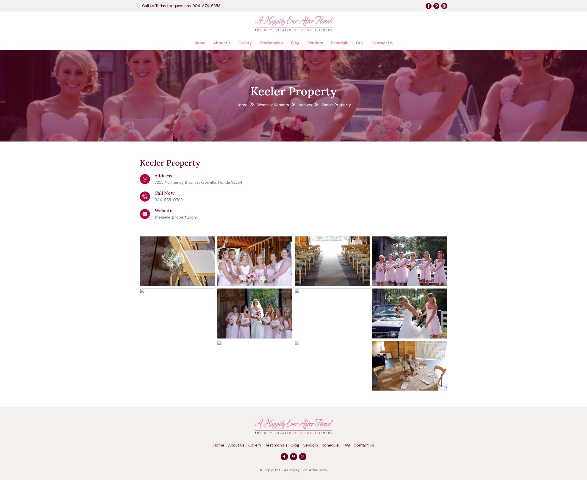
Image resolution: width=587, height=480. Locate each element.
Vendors (315, 42)
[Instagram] (444, 6)
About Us (222, 42)
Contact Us (382, 42)
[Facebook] (429, 6)
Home (199, 42)
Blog (295, 42)
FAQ (360, 42)
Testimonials (271, 42)
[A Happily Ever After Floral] (293, 426)
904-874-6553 (206, 5)
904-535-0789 (169, 199)
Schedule (339, 42)
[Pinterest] (436, 6)
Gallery (245, 42)
